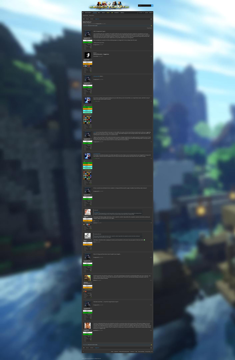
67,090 (91, 295)
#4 (151, 101)
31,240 (91, 338)
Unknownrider (96, 76)
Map (112, 12)
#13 (151, 330)
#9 (151, 241)
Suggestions (90, 23)
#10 (151, 257)
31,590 (91, 248)
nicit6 (94, 132)
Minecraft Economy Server (124, 351)
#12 (151, 304)
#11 (151, 280)
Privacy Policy (148, 351)
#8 (151, 222)
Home (112, 351)
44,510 (91, 69)
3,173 (91, 68)
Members (116, 12)
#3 (151, 79)
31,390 (91, 46)
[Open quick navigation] (151, 19)
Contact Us (116, 351)
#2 (151, 56)
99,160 (91, 228)
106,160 (90, 126)
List (98, 220)
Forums (95, 12)
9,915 (91, 125)
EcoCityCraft (88, 12)
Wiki (99, 12)
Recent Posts (91, 15)
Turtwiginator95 (96, 153)
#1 (151, 44)
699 (91, 45)
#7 (151, 191)
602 (91, 247)
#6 (151, 158)
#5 (151, 141)
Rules (103, 12)
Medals (122, 12)
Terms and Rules (141, 351)
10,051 (91, 227)
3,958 (91, 294)
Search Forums (85, 15)
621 (91, 337)
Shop (108, 12)
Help (136, 351)
